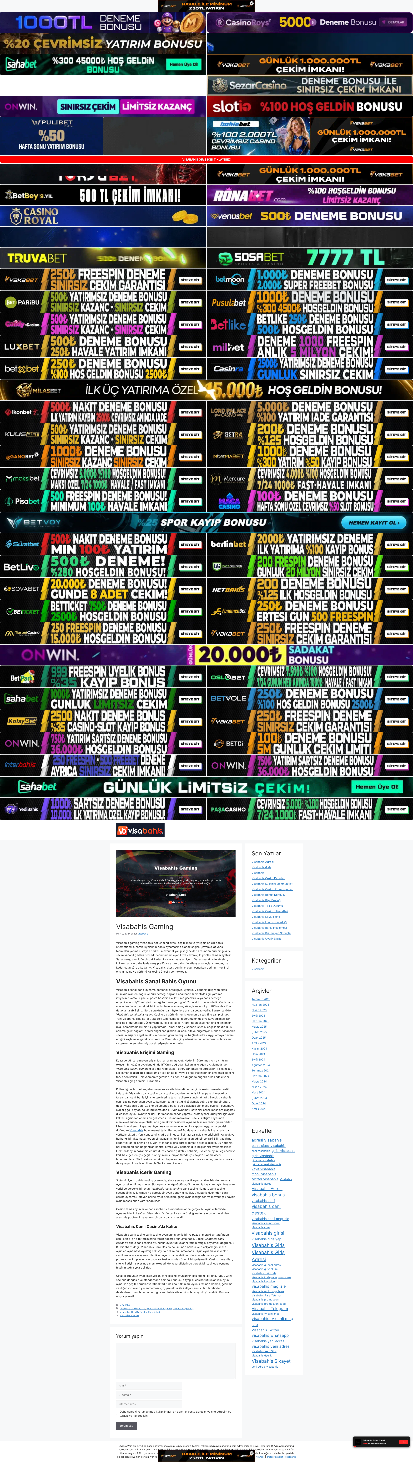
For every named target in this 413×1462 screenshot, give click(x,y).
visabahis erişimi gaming (159, 1308)
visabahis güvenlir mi (265, 1269)
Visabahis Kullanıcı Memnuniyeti (272, 883)
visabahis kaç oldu (263, 1281)
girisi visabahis (283, 1151)
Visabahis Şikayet (271, 1361)
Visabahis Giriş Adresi (268, 1255)
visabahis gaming (183, 1308)
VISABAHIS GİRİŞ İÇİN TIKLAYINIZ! (206, 159)
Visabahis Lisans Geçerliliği (269, 922)
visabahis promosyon (265, 1299)
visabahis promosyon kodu (269, 1303)
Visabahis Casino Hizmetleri (270, 911)
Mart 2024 (258, 1092)
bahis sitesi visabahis (269, 1146)
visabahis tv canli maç (265, 1313)
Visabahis (125, 1305)
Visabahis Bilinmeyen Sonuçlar (271, 933)
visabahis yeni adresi (271, 1346)
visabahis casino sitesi (266, 1223)
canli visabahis (261, 1150)
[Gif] (206, 390)
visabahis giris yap (266, 1239)
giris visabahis (263, 1156)
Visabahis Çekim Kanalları (268, 878)
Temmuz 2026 (261, 999)
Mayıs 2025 (259, 1026)
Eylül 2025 (258, 1015)
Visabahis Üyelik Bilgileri (267, 938)
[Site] (103, 279)
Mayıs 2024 (259, 1081)
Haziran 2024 (260, 1076)
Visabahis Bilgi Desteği (266, 900)
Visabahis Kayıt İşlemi (266, 916)
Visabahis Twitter (265, 1330)
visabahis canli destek (266, 1209)
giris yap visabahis (263, 1160)
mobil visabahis (264, 1174)
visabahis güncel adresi (266, 1265)
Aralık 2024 (259, 1043)
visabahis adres (261, 1183)
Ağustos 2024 (261, 1065)
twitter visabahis (265, 1179)
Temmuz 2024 (261, 1070)
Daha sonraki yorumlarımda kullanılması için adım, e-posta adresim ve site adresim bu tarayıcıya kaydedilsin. (175, 1413)
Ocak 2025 (259, 1037)
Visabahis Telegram (270, 1308)
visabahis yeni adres (268, 1341)
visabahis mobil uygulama (268, 1291)
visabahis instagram (264, 1277)
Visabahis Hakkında (264, 1273)
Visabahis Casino (129, 1315)
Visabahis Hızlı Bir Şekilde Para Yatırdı (140, 1312)
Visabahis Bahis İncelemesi (269, 927)
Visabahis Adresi (263, 861)
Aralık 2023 (259, 1109)
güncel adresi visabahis (266, 1164)
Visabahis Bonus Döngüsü (269, 894)
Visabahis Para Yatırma (266, 1295)
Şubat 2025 (259, 1032)
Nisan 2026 (259, 1010)
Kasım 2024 (259, 1048)
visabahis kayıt (284, 1278)
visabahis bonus (268, 1195)
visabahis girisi (268, 1233)
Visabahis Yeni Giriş (264, 1351)
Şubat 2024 (259, 1098)
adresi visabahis (267, 1140)
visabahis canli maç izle (132, 1308)
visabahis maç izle (269, 1286)
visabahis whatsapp (270, 1335)
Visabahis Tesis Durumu (267, 905)
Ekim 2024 (258, 1054)
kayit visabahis (263, 1169)
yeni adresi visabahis (265, 1366)
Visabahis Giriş (261, 867)
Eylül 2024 (258, 1059)
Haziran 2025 (260, 1021)
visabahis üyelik (262, 1355)
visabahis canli (263, 1201)
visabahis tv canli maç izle (272, 1321)
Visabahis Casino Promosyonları (272, 889)
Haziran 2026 (260, 1004)
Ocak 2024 (259, 1103)
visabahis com (261, 1227)
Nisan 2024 (259, 1087)
